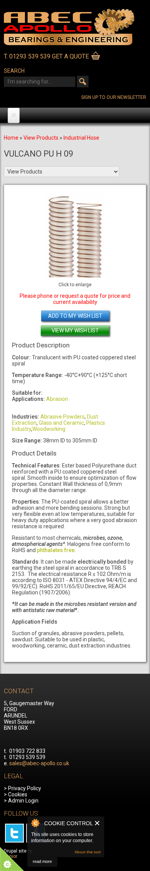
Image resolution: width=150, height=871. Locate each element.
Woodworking (48, 429)
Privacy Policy (24, 788)
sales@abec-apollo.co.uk (39, 763)
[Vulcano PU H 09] (75, 235)
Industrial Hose (81, 138)
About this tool (87, 852)
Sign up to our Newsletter (113, 97)
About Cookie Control (35, 822)
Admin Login (23, 801)
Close (97, 823)
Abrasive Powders (62, 417)
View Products (40, 138)
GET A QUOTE (70, 56)
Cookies (17, 794)
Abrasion (57, 399)
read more (42, 861)
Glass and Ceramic (61, 423)
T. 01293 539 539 (27, 56)
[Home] (69, 43)
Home (11, 138)
